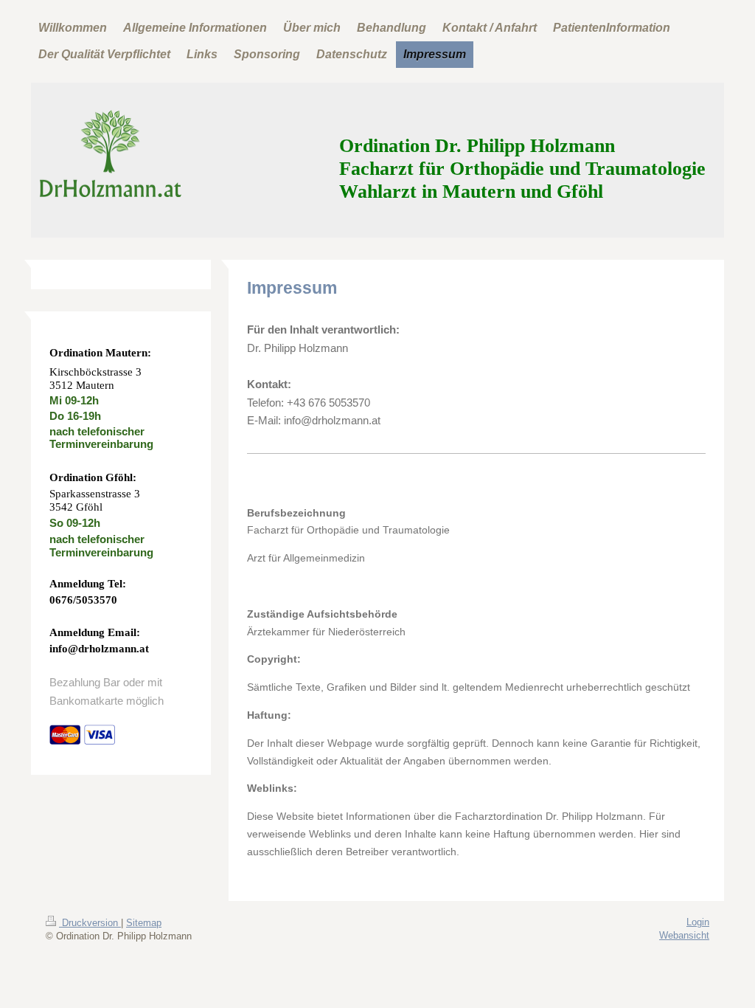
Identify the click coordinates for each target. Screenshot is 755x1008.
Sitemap (143, 922)
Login (697, 922)
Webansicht (684, 935)
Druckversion (90, 922)
